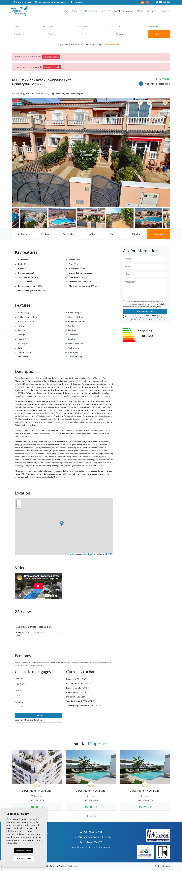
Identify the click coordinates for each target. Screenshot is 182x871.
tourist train (38, 422)
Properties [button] (91, 10)
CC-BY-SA (108, 554)
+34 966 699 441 (23, 2)
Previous (15, 152)
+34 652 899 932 (81, 2)
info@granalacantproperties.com (52, 2)
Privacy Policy (140, 304)
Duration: (19, 702)
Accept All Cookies (23, 850)
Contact (151, 10)
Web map (72, 866)
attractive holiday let (41, 477)
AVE (96, 453)
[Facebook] (154, 2)
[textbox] (30, 26)
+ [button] (19, 502)
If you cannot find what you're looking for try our (91, 44)
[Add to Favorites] (141, 102)
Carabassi (87, 416)
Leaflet (72, 554)
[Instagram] (164, 2)
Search (159, 34)
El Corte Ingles (97, 456)
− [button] (19, 506)
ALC (51, 450)
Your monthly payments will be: (29, 720)
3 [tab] (95, 816)
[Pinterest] (168, 2)
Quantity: (19, 678)
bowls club (27, 444)
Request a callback (92, 433)
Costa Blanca (43, 441)
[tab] (23, 234)
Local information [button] (123, 10)
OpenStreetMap (89, 554)
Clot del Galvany (55, 413)
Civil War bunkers (45, 416)
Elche (42, 462)
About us (76, 10)
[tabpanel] (37, 780)
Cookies (62, 866)
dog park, (37, 444)
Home (64, 10)
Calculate (38, 715)
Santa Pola (105, 459)
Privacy (53, 866)
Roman (65, 462)
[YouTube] (160, 2)
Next (166, 152)
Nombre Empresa (28, 11)
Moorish (76, 462)
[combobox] (29, 26)
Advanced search (51, 57)
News (140, 10)
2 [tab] (91, 816)
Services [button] (105, 10)
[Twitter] (156, 2)
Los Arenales (101, 416)
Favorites (164, 10)
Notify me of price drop (157, 83)
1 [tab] (87, 816)
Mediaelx (166, 866)
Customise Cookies (23, 858)
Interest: (19, 690)
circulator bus (22, 422)
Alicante (70, 459)
